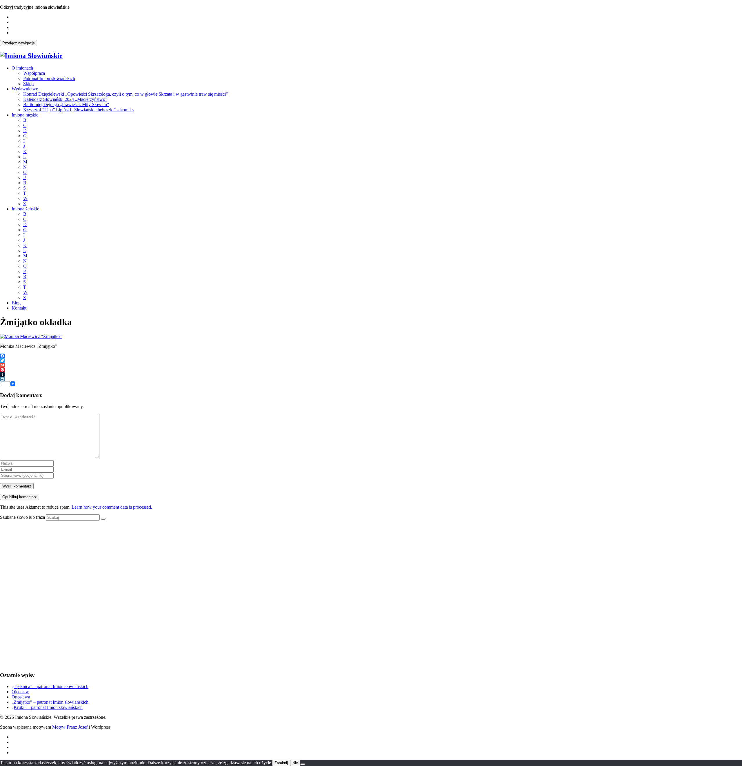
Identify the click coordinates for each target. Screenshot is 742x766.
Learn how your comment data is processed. (112, 507)
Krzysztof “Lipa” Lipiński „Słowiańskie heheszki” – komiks (78, 109)
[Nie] (302, 764)
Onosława (21, 696)
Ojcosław (20, 691)
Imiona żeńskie (25, 208)
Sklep (28, 83)
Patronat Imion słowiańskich (49, 78)
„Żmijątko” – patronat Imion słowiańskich (50, 702)
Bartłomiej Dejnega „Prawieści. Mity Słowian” (66, 104)
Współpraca (34, 73)
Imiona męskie (25, 114)
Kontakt (19, 307)
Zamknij (281, 763)
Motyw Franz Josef (70, 727)
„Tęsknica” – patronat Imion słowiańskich (50, 686)
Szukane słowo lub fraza (22, 517)
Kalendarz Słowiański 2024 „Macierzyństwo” (65, 99)
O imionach (22, 67)
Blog (16, 302)
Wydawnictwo (25, 88)
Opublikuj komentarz (19, 497)
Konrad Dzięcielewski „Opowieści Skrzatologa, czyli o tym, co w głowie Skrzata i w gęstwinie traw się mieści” (125, 94)
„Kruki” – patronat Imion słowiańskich (47, 707)
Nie (295, 763)
